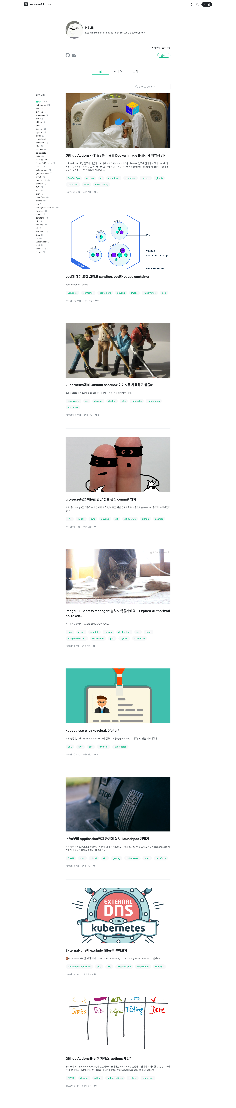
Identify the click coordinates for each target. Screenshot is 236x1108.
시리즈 (118, 71)
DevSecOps (41, 160)
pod (38, 125)
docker (39, 129)
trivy (38, 235)
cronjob (39, 194)
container (40, 142)
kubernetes (41, 105)
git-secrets (41, 153)
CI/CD (38, 166)
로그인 (207, 4)
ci (37, 228)
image (39, 252)
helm (38, 156)
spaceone (40, 115)
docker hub (41, 180)
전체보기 (39, 101)
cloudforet (40, 197)
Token (39, 214)
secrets (39, 183)
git (37, 221)
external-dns (41, 170)
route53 (39, 149)
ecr (37, 204)
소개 (135, 71)
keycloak (40, 211)
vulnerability (41, 242)
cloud (38, 136)
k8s (37, 146)
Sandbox (40, 224)
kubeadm (40, 231)
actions (39, 248)
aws (38, 108)
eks (37, 118)
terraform (40, 218)
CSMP (39, 177)
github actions (42, 173)
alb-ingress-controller (45, 207)
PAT (37, 187)
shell (38, 245)
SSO (38, 190)
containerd (41, 139)
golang (39, 201)
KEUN (90, 28)
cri (37, 238)
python (39, 132)
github (39, 122)
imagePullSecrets (43, 163)
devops (39, 112)
